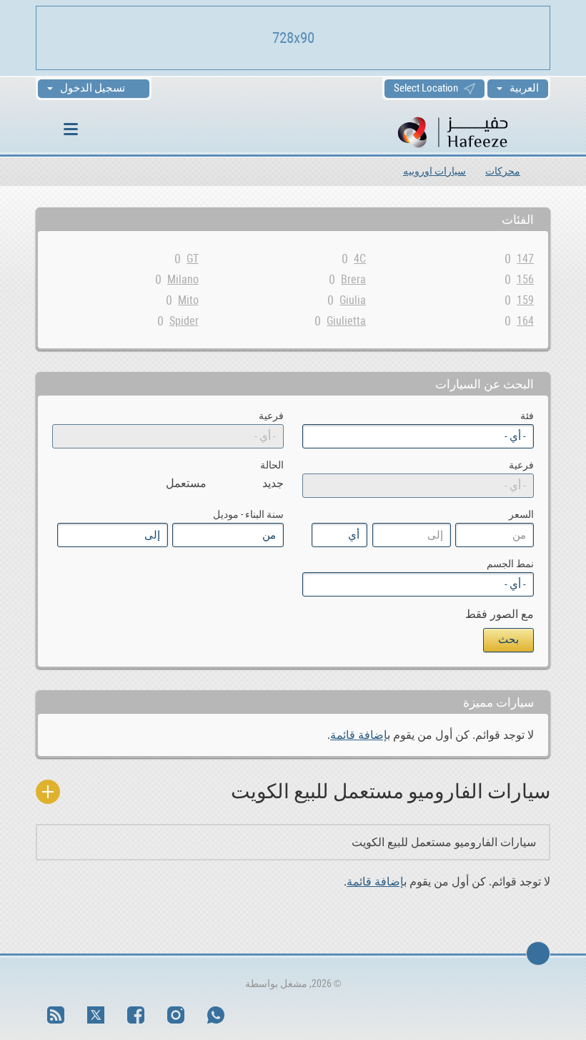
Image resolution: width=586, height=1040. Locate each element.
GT (193, 258)
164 (525, 321)
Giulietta (346, 321)
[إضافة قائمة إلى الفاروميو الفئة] (48, 792)
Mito (188, 300)
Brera (353, 279)
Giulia (352, 300)
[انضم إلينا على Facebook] (135, 1015)
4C (360, 258)
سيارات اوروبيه (434, 171)
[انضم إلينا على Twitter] (95, 1015)
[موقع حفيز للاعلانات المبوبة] (472, 131)
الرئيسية (545, 171)
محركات (502, 171)
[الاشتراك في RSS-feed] (55, 1015)
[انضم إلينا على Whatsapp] (215, 1015)
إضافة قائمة (358, 735)
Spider (184, 321)
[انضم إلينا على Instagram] (175, 1015)
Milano (183, 279)
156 (525, 279)
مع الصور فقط (499, 614)
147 (525, 258)
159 (525, 300)
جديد (273, 483)
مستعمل (186, 483)
